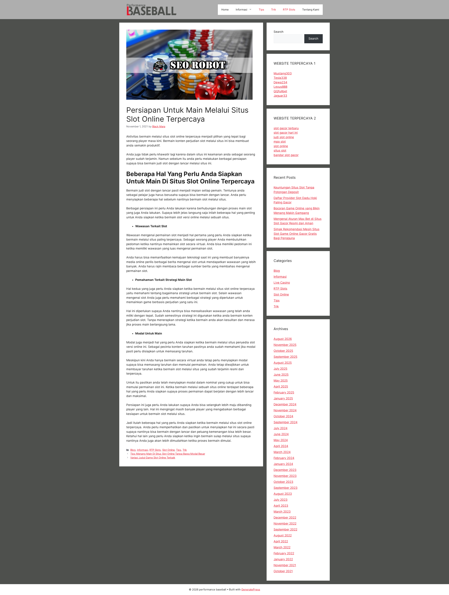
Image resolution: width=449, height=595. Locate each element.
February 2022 (284, 553)
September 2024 (285, 422)
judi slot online (284, 137)
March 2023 (282, 511)
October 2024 (283, 416)
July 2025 (280, 368)
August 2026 (283, 339)
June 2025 (281, 374)
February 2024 (284, 458)
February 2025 (284, 392)
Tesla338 (280, 78)
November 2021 (285, 565)
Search (278, 31)
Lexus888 (280, 86)
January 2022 (283, 559)
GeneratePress (250, 589)
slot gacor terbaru (286, 128)
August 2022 (283, 535)
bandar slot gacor (286, 155)
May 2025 (281, 380)
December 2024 (285, 404)
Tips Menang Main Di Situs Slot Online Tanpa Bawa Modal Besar (167, 453)
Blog (133, 449)
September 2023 (285, 488)
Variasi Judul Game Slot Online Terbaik (152, 457)
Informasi (241, 9)
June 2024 (281, 434)
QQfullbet (280, 91)
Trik (273, 9)
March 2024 (282, 452)
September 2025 (285, 356)
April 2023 (281, 505)
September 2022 (285, 529)
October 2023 (283, 482)
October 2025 (283, 351)
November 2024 (285, 410)
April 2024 (281, 446)
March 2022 (282, 547)
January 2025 (283, 398)
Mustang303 (283, 73)
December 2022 (285, 517)
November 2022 (285, 523)
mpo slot (280, 141)
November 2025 (285, 345)
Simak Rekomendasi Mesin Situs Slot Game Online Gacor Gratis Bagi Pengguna (296, 233)
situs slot (280, 150)
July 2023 (280, 499)
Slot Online (168, 449)
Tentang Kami (310, 9)
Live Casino (282, 282)
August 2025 (283, 362)
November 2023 (285, 476)
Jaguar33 (280, 95)
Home (225, 9)
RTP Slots (289, 9)
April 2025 (281, 386)
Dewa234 (280, 82)
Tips (261, 9)
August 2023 (283, 493)
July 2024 (280, 428)
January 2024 (283, 464)
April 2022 (281, 541)
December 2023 (285, 470)
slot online (281, 146)
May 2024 (281, 440)
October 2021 (283, 571)
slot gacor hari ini (286, 132)
